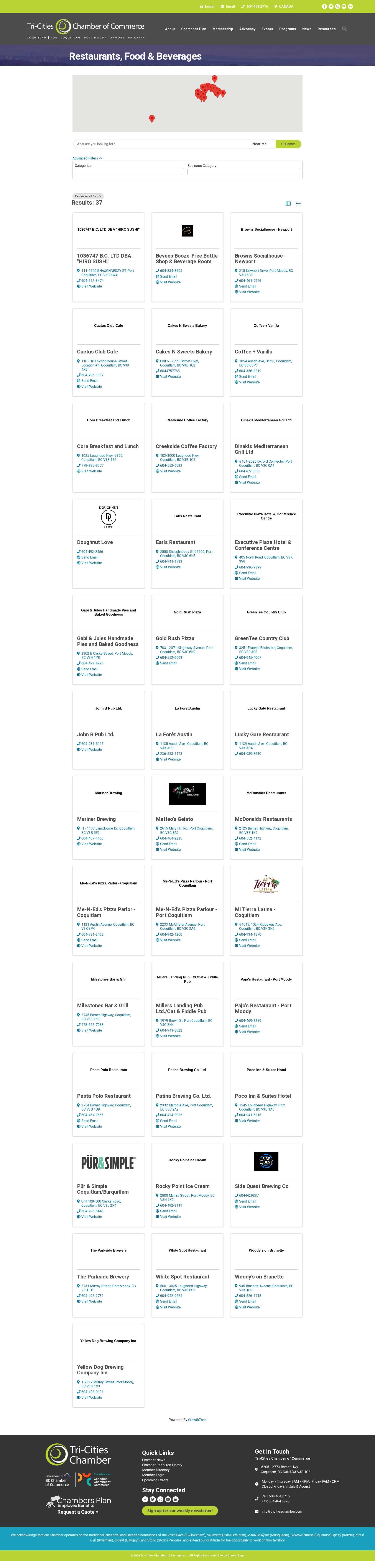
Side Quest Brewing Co (262, 1186)
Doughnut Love (95, 542)
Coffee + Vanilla (253, 352)
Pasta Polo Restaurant (104, 1096)
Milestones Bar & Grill (102, 1005)
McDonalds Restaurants (263, 819)
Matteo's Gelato (174, 819)
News (306, 29)
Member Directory (156, 1470)
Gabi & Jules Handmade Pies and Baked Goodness (108, 641)
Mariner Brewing (96, 819)
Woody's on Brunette (259, 1277)
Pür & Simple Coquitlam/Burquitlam (103, 1189)
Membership (222, 29)
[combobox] (129, 171)
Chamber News (153, 1460)
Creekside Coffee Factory (186, 446)
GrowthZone (197, 1420)
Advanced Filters (85, 158)
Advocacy (247, 29)
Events (267, 29)
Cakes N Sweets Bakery (184, 352)
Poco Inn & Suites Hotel (263, 1096)
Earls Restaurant (175, 542)
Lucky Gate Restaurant (262, 734)
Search (290, 144)
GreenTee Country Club (262, 638)
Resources (327, 29)
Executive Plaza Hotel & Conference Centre (263, 545)
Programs (287, 29)
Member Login (153, 1475)
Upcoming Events (155, 1480)
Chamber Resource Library (162, 1465)
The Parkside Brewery (103, 1277)
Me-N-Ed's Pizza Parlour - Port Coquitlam (186, 912)
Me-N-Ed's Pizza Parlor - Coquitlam (106, 912)
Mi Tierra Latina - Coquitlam (255, 912)
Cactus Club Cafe (97, 352)
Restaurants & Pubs (87, 196)
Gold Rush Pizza (175, 638)
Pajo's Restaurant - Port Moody (263, 1008)
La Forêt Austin (174, 734)
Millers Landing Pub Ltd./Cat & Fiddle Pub (181, 1008)
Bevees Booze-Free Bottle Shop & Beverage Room (187, 259)
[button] (204, 99)
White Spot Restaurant (182, 1277)
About (170, 29)
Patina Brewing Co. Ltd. (183, 1096)
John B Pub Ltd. (95, 734)
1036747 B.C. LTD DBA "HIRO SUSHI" (104, 259)
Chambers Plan (193, 29)
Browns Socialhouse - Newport (260, 259)
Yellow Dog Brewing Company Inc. (100, 1370)
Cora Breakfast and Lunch (108, 446)
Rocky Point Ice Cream (183, 1186)
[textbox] (77, 170)
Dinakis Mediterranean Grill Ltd (261, 449)
